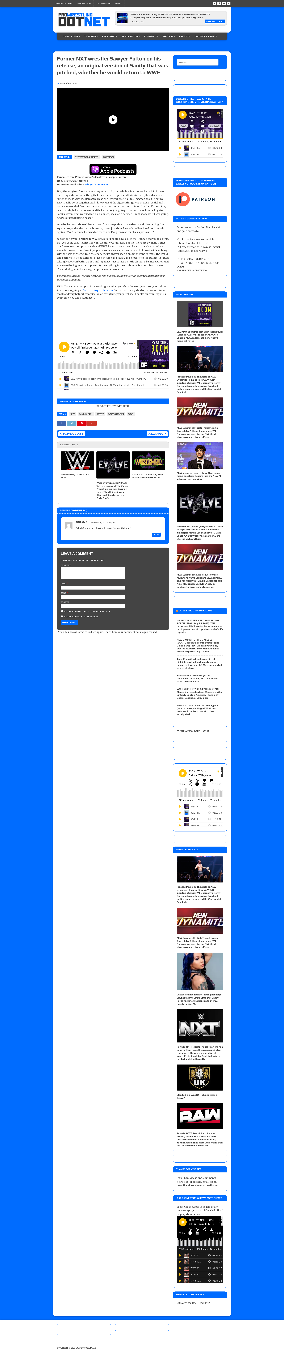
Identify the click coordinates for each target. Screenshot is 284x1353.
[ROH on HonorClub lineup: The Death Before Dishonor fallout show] (122, 22)
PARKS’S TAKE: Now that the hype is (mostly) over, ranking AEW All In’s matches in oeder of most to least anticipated (197, 710)
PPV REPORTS (109, 36)
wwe (130, 414)
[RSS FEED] (224, 3)
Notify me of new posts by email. (81, 617)
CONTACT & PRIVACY (206, 36)
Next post (155, 433)
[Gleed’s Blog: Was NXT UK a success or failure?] (200, 1088)
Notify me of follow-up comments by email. (87, 611)
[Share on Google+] (92, 423)
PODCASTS (169, 36)
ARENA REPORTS (131, 36)
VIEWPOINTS (151, 36)
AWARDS (118, 3)
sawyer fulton (116, 414)
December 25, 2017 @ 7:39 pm (103, 523)
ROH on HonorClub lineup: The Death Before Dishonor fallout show (165, 14)
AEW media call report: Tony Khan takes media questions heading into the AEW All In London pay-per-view (199, 476)
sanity (100, 414)
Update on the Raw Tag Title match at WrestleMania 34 (147, 476)
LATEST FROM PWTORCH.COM (195, 610)
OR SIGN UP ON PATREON (192, 270)
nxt (73, 414)
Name (64, 584)
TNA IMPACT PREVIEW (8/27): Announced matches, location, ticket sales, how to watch (197, 678)
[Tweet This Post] (72, 423)
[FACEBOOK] (219, 3)
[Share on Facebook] (62, 423)
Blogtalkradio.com (97, 184)
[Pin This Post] (82, 423)
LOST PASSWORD (103, 3)
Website (65, 602)
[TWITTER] (214, 3)
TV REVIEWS (91, 36)
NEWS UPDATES (71, 36)
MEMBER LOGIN (84, 3)
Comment (66, 565)
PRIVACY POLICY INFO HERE (112, 406)
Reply (156, 535)
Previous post (73, 433)
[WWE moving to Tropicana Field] (77, 468)
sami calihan (85, 414)
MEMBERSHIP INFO (63, 3)
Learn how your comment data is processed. (130, 632)
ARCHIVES (184, 36)
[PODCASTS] (229, 3)
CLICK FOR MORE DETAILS (193, 259)
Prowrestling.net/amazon (97, 290)
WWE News (108, 157)
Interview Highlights (86, 157)
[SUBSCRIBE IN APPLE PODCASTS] (113, 173)
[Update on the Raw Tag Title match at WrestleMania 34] (148, 468)
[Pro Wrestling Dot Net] (84, 20)
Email (64, 593)
